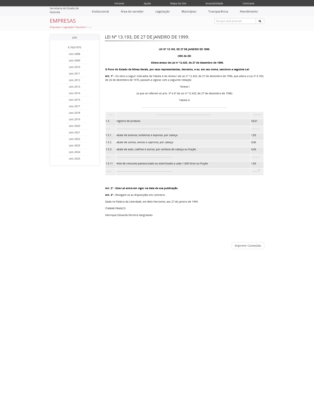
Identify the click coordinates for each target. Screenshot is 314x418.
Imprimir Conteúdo (248, 246)
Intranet (119, 3)
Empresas (55, 27)
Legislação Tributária (74, 27)
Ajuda (147, 3)
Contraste (248, 3)
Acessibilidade (214, 3)
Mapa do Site (178, 3)
